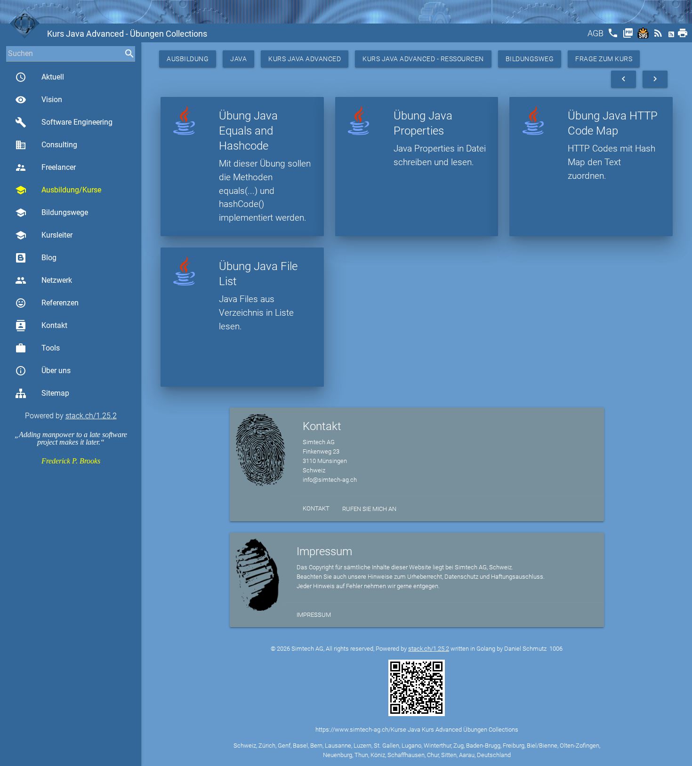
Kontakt (41, 325)
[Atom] (672, 36)
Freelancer (45, 167)
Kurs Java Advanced (304, 59)
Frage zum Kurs (603, 59)
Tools (37, 348)
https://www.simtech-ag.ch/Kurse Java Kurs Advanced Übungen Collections (416, 729)
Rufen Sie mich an (369, 508)
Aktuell (39, 77)
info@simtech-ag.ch (330, 479)
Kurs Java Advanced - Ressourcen (423, 59)
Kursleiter (43, 235)
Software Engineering (64, 122)
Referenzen (47, 303)
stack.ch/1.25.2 (91, 415)
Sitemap (55, 393)
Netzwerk (43, 280)
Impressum (314, 614)
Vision (38, 99)
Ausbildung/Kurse (58, 190)
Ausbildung (188, 59)
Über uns (43, 370)
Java (238, 59)
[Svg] (644, 36)
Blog (48, 257)
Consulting (46, 145)
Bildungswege (51, 212)
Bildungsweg (530, 59)
